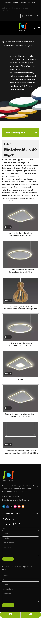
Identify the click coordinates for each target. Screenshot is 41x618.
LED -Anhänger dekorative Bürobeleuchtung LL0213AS (20, 344)
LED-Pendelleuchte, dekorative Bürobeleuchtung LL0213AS (20, 271)
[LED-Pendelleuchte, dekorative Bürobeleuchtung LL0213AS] (20, 254)
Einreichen (10, 559)
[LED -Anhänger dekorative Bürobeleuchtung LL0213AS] (20, 327)
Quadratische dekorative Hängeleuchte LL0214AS (20, 234)
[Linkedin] (3, 506)
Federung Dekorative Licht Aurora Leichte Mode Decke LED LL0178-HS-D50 (20, 452)
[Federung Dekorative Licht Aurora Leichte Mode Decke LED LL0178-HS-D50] (20, 435)
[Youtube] (19, 506)
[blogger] (23, 506)
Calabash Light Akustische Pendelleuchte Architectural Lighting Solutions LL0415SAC (20, 307)
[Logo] (17, 476)
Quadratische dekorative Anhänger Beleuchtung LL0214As (20, 415)
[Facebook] (7, 506)
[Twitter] (11, 506)
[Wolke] (20, 364)
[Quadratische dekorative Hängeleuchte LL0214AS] (20, 217)
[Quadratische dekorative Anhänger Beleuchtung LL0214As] (20, 398)
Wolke (20, 380)
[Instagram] (15, 506)
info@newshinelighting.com (18, 500)
